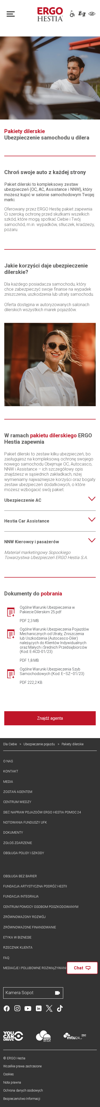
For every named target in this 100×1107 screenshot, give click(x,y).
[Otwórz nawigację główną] (18, 14)
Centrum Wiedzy (17, 802)
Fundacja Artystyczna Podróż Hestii (35, 886)
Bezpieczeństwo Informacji (21, 1099)
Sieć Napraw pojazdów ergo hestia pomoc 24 (42, 812)
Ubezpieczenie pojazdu (39, 744)
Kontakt (10, 771)
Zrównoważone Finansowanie (29, 927)
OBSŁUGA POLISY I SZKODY (23, 853)
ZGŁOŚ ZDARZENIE (17, 843)
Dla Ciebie (10, 744)
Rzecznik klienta (18, 947)
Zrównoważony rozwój (24, 917)
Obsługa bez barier (20, 876)
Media (8, 782)
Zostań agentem (17, 792)
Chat (78, 967)
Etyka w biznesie (17, 937)
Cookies (8, 1074)
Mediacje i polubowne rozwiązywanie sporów (43, 968)
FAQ (6, 958)
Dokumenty (13, 832)
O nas (8, 761)
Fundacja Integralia (21, 896)
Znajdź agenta (50, 718)
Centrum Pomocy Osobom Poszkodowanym (40, 907)
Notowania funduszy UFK (25, 822)
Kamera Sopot (19, 992)
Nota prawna (12, 1082)
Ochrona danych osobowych (23, 1090)
